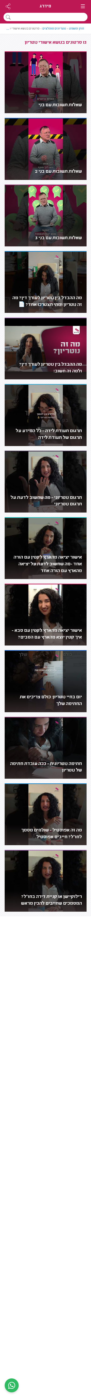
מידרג (45, 6)
